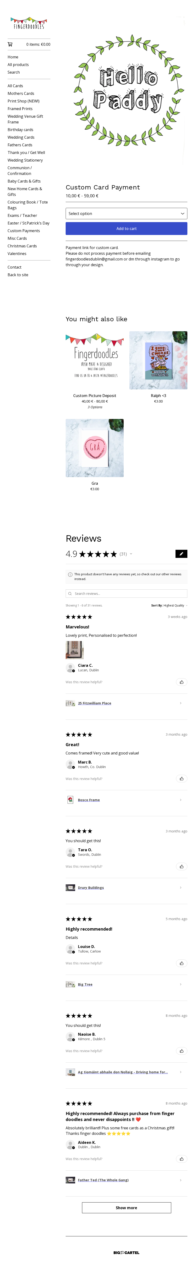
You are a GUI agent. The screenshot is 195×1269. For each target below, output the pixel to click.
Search (14, 72)
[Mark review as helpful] (181, 682)
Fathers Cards (20, 145)
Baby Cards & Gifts (24, 181)
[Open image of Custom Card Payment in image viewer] (126, 95)
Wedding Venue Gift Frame (25, 119)
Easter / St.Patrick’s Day (28, 223)
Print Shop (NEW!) (23, 101)
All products (18, 64)
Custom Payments (24, 230)
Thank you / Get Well (26, 152)
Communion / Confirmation (20, 170)
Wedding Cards (21, 137)
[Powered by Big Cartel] (126, 1252)
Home (13, 57)
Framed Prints (20, 108)
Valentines (17, 253)
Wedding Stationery (25, 160)
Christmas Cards (22, 246)
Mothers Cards (21, 93)
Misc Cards (17, 238)
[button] (131, 554)
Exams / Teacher (22, 215)
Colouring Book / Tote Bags (28, 204)
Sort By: (157, 605)
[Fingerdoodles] (29, 22)
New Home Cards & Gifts (25, 191)
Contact (14, 267)
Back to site (18, 274)
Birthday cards (20, 129)
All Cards (15, 85)
